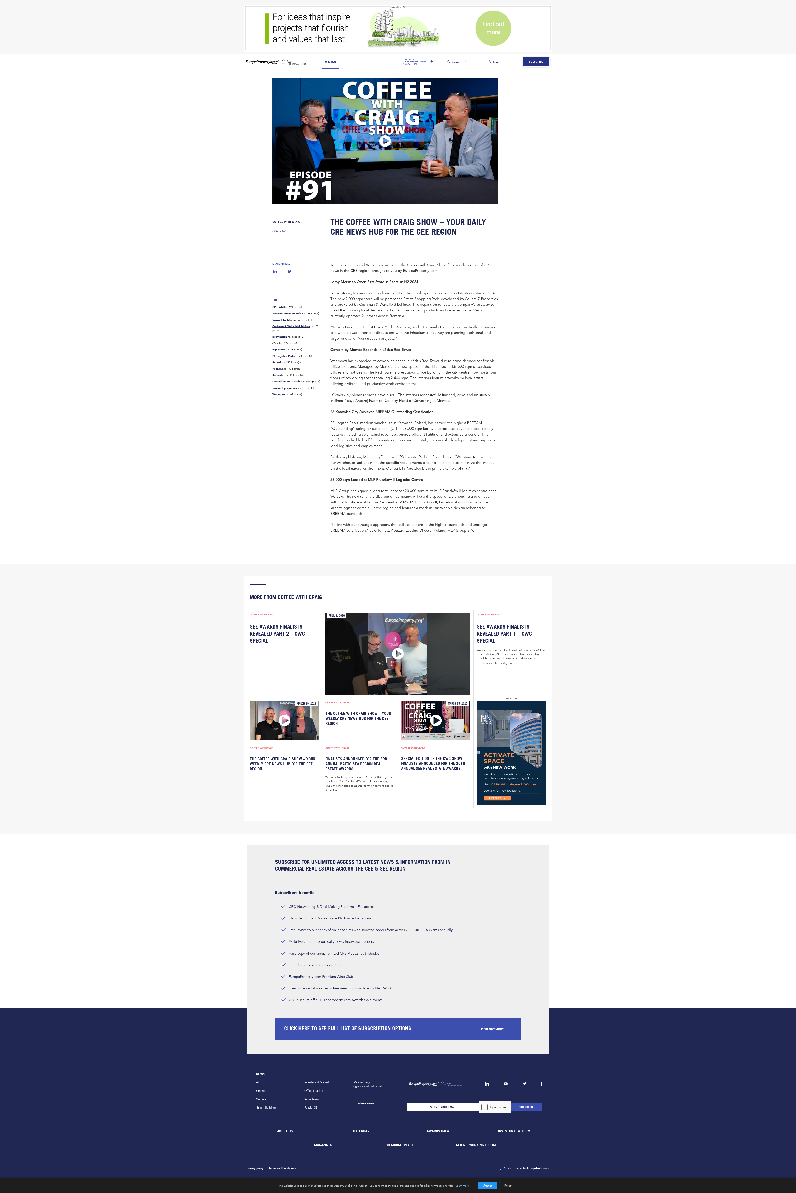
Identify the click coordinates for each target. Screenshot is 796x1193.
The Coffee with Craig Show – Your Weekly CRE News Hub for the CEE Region (358, 718)
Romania (277, 375)
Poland (276, 362)
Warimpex (278, 394)
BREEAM (278, 307)
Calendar (361, 1131)
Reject (508, 1185)
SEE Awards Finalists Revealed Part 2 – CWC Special (277, 633)
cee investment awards (286, 313)
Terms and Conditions (282, 1168)
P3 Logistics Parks (283, 356)
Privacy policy (255, 1168)
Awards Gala (438, 1131)
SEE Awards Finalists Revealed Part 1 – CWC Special (504, 633)
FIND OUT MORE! (493, 1029)
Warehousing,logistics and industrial (367, 1084)
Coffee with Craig (286, 222)
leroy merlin (279, 336)
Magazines (323, 1145)
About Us (285, 1131)
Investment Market (316, 1082)
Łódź (275, 343)
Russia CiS (310, 1107)
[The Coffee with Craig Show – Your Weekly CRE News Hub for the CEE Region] (284, 720)
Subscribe (536, 61)
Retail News (311, 1099)
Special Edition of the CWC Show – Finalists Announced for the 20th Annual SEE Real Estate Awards (433, 763)
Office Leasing (313, 1091)
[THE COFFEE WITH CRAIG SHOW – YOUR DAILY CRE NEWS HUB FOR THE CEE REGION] (385, 141)
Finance (261, 1091)
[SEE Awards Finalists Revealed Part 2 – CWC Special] (397, 654)
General (261, 1099)
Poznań (277, 368)
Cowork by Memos (284, 320)
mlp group (278, 349)
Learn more (462, 1185)
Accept (487, 1185)
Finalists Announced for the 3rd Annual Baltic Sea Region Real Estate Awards (356, 764)
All (257, 1082)
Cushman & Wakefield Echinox (291, 326)
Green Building (266, 1107)
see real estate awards (286, 381)
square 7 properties (284, 388)
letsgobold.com (538, 1168)
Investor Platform (514, 1131)
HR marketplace (400, 1145)
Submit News (366, 1103)
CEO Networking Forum (476, 1145)
